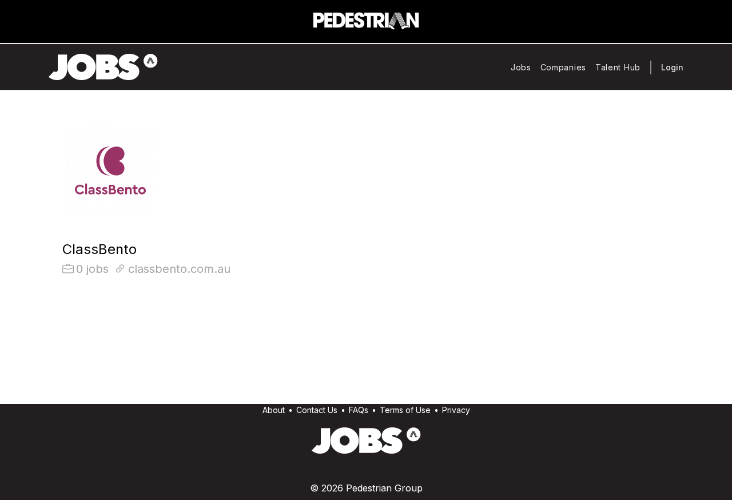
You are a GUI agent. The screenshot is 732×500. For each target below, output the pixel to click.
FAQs (358, 410)
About (273, 410)
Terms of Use (405, 410)
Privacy (456, 410)
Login (672, 67)
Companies (563, 67)
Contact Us (316, 410)
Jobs (521, 67)
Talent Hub (617, 67)
